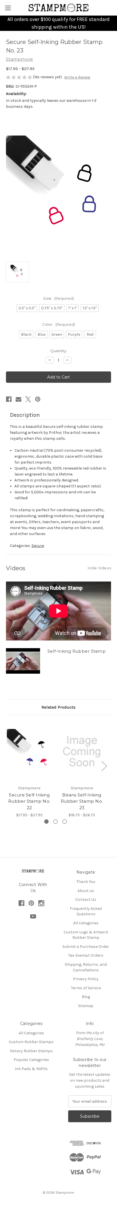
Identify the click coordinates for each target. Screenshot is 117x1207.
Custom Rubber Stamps (31, 1041)
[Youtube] (33, 916)
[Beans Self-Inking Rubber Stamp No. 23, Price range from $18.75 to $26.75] (81, 751)
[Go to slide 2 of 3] (55, 821)
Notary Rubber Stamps (31, 1051)
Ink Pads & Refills (31, 1068)
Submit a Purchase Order (85, 946)
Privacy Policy (86, 978)
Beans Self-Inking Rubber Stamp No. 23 (82, 801)
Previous (7, 765)
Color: (58, 324)
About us (86, 890)
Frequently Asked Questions (86, 911)
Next (104, 765)
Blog (86, 996)
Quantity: (58, 350)
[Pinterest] (38, 399)
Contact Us (85, 899)
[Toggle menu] (8, 8)
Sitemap (85, 1005)
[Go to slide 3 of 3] (64, 821)
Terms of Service (86, 988)
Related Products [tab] (58, 707)
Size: (58, 298)
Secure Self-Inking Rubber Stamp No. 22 (29, 801)
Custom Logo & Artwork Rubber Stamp (86, 935)
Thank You (85, 881)
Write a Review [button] (77, 77)
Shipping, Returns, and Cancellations (86, 967)
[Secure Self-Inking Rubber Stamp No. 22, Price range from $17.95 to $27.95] (29, 751)
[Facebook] (9, 399)
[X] (28, 399)
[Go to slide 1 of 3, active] (46, 821)
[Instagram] (41, 903)
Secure (38, 545)
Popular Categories (31, 1059)
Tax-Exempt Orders (85, 955)
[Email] (18, 399)
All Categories (86, 923)
